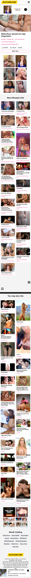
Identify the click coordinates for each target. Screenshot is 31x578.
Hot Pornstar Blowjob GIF (6, 144)
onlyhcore (19, 503)
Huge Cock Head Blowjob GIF (7, 261)
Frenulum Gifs (20, 111)
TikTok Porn (6, 535)
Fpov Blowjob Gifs (6, 273)
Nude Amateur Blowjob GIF (7, 113)
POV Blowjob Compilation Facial (7, 240)
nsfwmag (3, 501)
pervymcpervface (6, 126)
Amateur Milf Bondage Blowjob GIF (21, 245)
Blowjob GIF (10, 39)
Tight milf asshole (6, 435)
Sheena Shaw (5, 309)
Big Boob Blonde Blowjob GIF (23, 160)
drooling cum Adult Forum (22, 205)
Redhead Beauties (21, 541)
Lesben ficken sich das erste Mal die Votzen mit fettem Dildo (7, 404)
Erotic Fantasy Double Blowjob (6, 196)
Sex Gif (7, 538)
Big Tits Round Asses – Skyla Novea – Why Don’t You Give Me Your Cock (23, 473)
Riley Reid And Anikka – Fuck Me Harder (23, 500)
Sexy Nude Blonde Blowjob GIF (9, 44)
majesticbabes (4, 374)
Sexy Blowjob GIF (19, 39)
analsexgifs (3, 464)
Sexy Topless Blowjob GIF (7, 128)
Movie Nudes (14, 538)
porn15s (18, 432)
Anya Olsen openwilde (7, 111)
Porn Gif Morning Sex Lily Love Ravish (7, 448)
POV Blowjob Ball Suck (6, 226)
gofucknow (3, 388)
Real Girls (15, 546)
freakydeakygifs (4, 311)
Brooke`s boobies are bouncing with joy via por (7, 158)
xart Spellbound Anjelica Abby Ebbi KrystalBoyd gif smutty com (7, 178)
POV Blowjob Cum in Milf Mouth (22, 208)
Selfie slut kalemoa (22, 158)
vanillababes (19, 323)
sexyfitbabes (19, 356)
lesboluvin (19, 391)
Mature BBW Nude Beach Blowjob (22, 229)
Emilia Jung (20, 322)
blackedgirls (19, 460)
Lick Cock (4, 473)
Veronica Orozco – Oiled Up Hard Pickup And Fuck (23, 429)
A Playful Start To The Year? (7, 358)
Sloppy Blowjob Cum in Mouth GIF (23, 130)
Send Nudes (24, 535)
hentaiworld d (5, 224)
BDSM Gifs (23, 538)
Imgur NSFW (15, 535)
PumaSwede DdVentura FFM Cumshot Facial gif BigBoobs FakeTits (6, 209)
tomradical (19, 188)
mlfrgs (2, 475)
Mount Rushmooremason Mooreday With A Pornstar (6, 337)
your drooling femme (22, 127)
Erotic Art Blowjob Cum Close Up (7, 181)
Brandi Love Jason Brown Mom (22, 457)
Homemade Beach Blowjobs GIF (23, 177)
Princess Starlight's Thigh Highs (22, 371)
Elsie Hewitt (4, 372)
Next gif (15, 51)
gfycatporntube (20, 476)
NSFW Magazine (9, 541)
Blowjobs (7, 544)
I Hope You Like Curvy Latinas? (23, 414)
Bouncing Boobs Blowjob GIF (7, 161)
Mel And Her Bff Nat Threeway (6, 386)
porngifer (3, 451)
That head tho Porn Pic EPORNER (7, 258)
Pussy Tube (23, 544)
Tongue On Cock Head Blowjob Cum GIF (21, 114)
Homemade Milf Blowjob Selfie (22, 260)
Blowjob (3, 39)
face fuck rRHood (6, 193)
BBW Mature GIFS (22, 226)
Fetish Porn (14, 544)
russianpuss (3, 361)
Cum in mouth (5, 237)
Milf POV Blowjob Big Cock (7, 274)
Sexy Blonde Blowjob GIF (7, 41)
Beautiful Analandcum (7, 462)
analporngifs (3, 437)
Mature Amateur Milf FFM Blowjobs (6, 213)
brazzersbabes (4, 340)
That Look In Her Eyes (7, 499)
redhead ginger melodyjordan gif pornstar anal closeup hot (7, 141)
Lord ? (18, 354)
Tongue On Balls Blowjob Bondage (22, 191)
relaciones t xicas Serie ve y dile (23, 257)
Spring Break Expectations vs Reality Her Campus (23, 173)
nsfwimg (18, 373)
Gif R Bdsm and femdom (21, 241)
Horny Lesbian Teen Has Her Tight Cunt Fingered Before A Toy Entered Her (23, 389)
